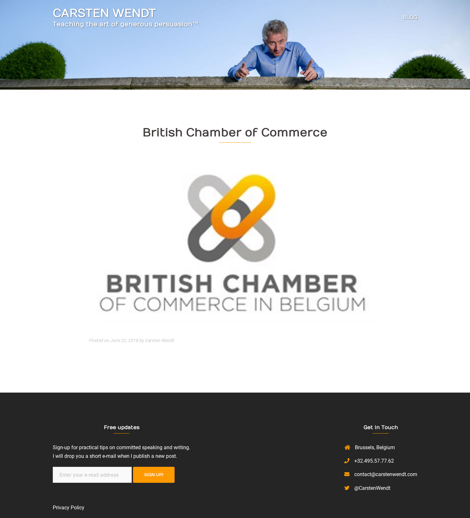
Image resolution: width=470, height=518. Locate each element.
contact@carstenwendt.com (385, 474)
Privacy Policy (68, 508)
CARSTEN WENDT (104, 13)
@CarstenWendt (372, 488)
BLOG (410, 17)
